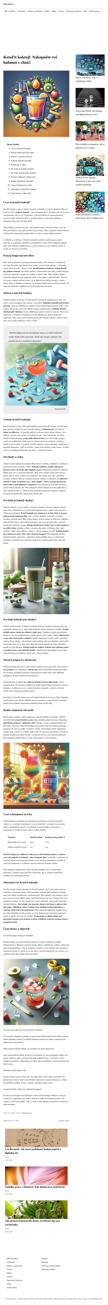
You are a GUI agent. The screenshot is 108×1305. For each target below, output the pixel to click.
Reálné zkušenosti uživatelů (22, 181)
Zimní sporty (94, 11)
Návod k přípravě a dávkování (23, 177)
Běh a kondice (9, 11)
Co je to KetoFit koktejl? (21, 148)
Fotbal (47, 11)
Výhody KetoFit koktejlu (21, 161)
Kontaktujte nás (26, 1113)
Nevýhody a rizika (18, 165)
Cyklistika (21, 11)
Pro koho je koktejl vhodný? (22, 169)
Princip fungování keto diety (22, 152)
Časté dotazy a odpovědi (21, 193)
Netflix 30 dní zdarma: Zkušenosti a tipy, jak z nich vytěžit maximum (88, 181)
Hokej (54, 11)
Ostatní (61, 11)
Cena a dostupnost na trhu (21, 185)
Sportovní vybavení (73, 11)
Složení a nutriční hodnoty (21, 156)
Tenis (85, 11)
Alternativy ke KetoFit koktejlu (23, 189)
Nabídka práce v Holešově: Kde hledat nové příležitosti (35, 1186)
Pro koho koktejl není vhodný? (23, 173)
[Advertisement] (54, 28)
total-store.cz (8, 4)
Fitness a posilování (35, 11)
